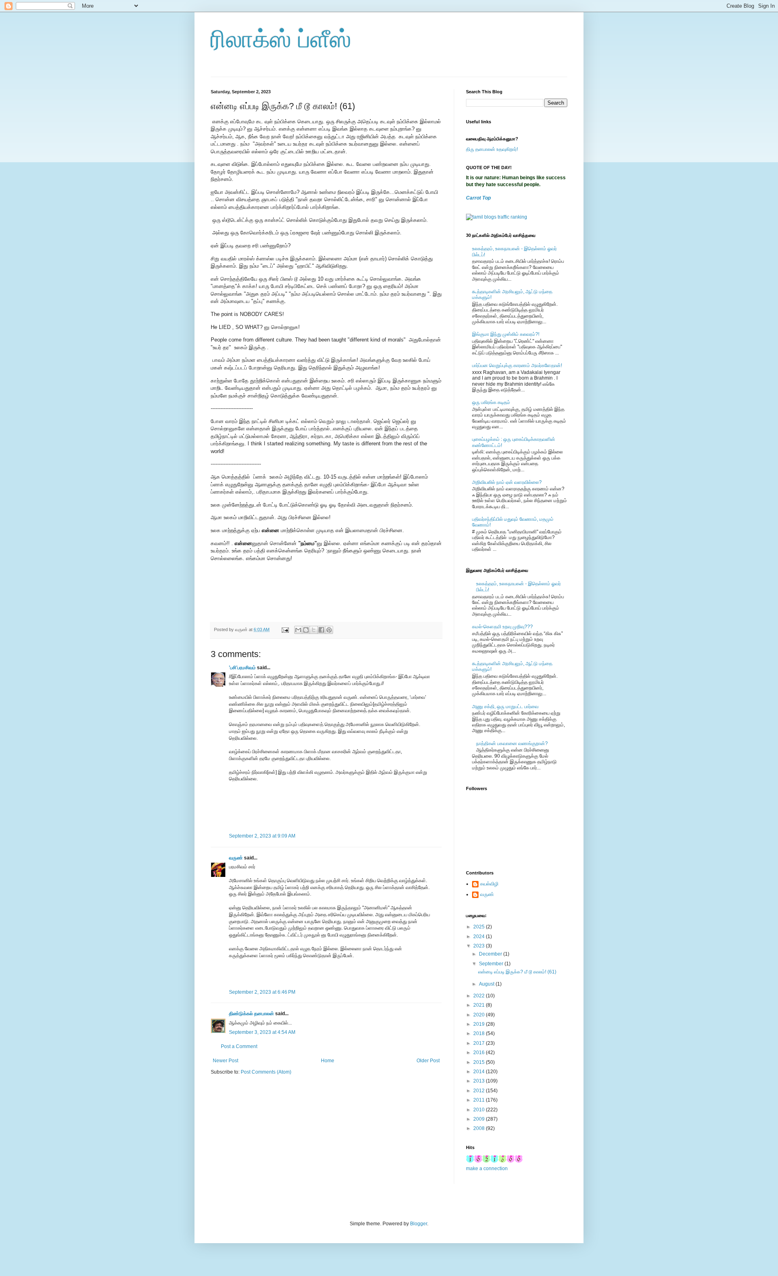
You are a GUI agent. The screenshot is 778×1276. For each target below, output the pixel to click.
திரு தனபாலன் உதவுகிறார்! (492, 149)
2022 (479, 996)
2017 (479, 1043)
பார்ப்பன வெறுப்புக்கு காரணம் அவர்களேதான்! (517, 365)
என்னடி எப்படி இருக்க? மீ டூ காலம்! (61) (517, 972)
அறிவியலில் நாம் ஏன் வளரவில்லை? (507, 482)
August (487, 984)
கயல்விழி (489, 884)
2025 (479, 927)
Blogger (418, 1224)
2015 (479, 1062)
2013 (479, 1081)
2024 (479, 936)
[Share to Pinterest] (329, 630)
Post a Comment (239, 1046)
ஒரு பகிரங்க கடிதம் (491, 402)
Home (327, 1060)
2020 (479, 1015)
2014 (479, 1071)
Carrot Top (478, 198)
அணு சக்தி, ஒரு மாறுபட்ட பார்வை (505, 706)
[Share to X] (314, 630)
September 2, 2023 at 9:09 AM (262, 836)
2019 (479, 1024)
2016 (479, 1052)
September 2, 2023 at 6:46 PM (262, 992)
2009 (479, 1119)
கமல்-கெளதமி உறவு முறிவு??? (502, 626)
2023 (479, 946)
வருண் (236, 858)
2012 (479, 1090)
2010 (479, 1110)
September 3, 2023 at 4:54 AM (262, 1032)
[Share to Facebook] (321, 630)
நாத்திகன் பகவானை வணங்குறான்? (512, 743)
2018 (479, 1033)
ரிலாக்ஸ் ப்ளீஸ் (281, 39)
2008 (479, 1128)
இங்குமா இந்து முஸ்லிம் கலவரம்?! (505, 334)
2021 (479, 1005)
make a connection (487, 1168)
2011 (479, 1100)
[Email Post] (285, 629)
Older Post (428, 1060)
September (491, 964)
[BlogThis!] (306, 630)
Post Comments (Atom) (266, 1072)
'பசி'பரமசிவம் (242, 667)
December (491, 954)
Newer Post (225, 1060)
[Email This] (298, 630)
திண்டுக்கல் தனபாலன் (251, 1013)
